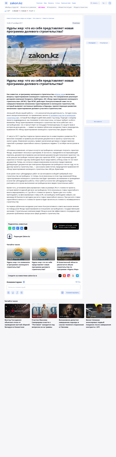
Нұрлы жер (59, 94)
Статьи (57, 3)
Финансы (51, 3)
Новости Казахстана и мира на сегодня (19, 18)
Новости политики (48, 18)
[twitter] (25, 228)
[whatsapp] (9, 228)
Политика (39, 3)
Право (74, 3)
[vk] (21, 228)
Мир (45, 3)
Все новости (37, 18)
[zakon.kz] (16, 3)
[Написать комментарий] (43, 287)
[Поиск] (109, 3)
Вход (78, 282)
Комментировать (72, 293)
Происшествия (66, 3)
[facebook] (17, 228)
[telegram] (13, 228)
